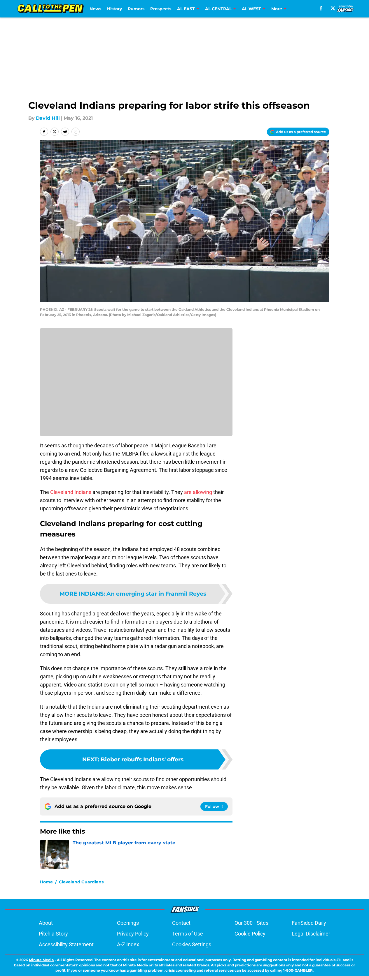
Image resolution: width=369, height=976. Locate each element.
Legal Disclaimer (311, 934)
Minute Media (41, 960)
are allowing (198, 492)
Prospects (160, 8)
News (95, 8)
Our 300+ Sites (251, 923)
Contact (181, 923)
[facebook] (321, 8)
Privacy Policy (133, 934)
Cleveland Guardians (81, 882)
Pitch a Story (53, 934)
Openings (128, 923)
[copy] (75, 132)
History (114, 8)
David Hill (48, 118)
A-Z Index (128, 944)
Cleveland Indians (70, 492)
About (46, 923)
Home (46, 882)
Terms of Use (187, 934)
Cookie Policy (250, 934)
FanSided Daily (309, 923)
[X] (332, 8)
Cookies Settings (191, 944)
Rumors (136, 8)
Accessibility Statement (66, 944)
